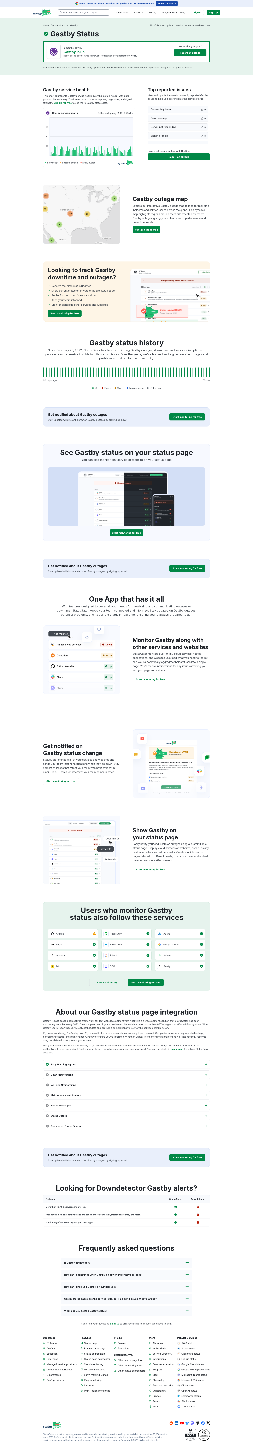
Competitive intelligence (59, 1369)
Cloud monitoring (93, 1364)
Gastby (74, 25)
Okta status (187, 1385)
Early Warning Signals (96, 1374)
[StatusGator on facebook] (203, 1423)
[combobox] (83, 12)
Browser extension (163, 1364)
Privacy (157, 1395)
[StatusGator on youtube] (182, 1423)
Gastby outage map (81, 214)
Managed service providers (62, 1364)
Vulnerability (159, 1390)
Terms (156, 1401)
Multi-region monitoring (97, 1390)
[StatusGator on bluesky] (187, 1423)
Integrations (159, 1359)
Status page (90, 1343)
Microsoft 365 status (192, 1380)
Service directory (59, 25)
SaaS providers (55, 1380)
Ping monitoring (92, 1380)
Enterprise (52, 1359)
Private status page (94, 1348)
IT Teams (52, 1343)
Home (46, 25)
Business (122, 1343)
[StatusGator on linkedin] (176, 1423)
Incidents (89, 1385)
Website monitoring (94, 1369)
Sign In (197, 12)
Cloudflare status (190, 1353)
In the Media (159, 1348)
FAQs (155, 1406)
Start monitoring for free (64, 313)
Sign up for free (63, 102)
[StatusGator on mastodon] (192, 1423)
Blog (182, 12)
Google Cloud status (192, 1364)
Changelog (158, 1380)
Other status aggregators (131, 1370)
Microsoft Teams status (194, 1374)
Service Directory (162, 1353)
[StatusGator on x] (208, 1423)
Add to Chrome (165, 3)
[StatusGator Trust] (190, 1435)
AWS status (187, 1343)
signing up (177, 1049)
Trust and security (163, 1385)
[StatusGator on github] (197, 1423)
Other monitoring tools (130, 1365)
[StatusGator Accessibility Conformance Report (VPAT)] (204, 1435)
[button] (126, 1064)
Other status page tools (130, 1360)
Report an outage (190, 52)
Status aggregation (94, 1353)
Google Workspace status (195, 1369)
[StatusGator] (106, 1425)
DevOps (51, 1348)
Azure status (188, 1348)
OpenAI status (189, 1390)
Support (157, 1369)
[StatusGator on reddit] (171, 1423)
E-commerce (54, 1374)
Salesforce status (191, 1395)
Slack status (188, 1401)
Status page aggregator (97, 1359)
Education (52, 1353)
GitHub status (188, 1359)
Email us (114, 1323)
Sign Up (213, 12)
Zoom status (188, 1406)
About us (158, 1343)
